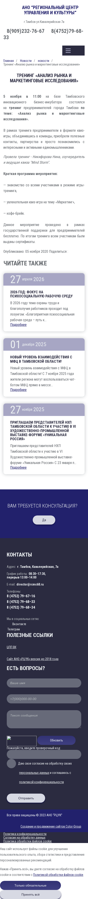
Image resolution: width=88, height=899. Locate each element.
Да (44, 520)
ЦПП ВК (11, 647)
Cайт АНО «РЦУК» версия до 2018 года (32, 659)
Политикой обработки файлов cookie (58, 875)
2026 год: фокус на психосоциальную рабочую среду (41, 294)
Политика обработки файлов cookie (27, 841)
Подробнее (18, 325)
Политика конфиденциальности (24, 834)
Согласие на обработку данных (24, 837)
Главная (8, 61)
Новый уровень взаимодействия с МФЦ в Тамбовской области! (41, 359)
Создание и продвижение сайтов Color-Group (51, 826)
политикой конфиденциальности (41, 782)
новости (43, 61)
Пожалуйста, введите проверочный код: (34, 748)
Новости (26, 61)
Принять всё (30, 894)
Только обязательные (30, 885)
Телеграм (13, 629)
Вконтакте (19, 624)
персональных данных (34, 773)
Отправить (26, 798)
